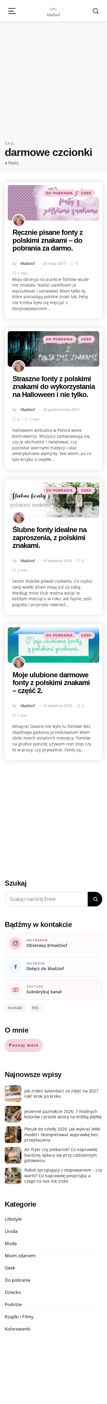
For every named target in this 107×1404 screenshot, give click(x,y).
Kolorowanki (18, 1329)
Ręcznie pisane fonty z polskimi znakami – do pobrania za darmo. (47, 240)
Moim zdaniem (20, 1255)
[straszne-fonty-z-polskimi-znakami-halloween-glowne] (53, 349)
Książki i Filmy (19, 1316)
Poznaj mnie (24, 1045)
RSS (35, 1007)
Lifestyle (13, 1219)
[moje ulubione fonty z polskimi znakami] (53, 645)
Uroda (11, 1231)
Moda (11, 1243)
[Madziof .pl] (53, 11)
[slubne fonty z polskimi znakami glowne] (53, 500)
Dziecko (13, 1292)
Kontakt (15, 1007)
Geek (86, 193)
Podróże (13, 1304)
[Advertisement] (53, 78)
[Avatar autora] (18, 220)
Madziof (28, 263)
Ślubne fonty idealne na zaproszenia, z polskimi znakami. (49, 537)
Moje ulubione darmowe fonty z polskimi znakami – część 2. (51, 683)
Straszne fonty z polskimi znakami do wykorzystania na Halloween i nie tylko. (53, 386)
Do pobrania (59, 193)
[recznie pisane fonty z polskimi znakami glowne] (53, 203)
